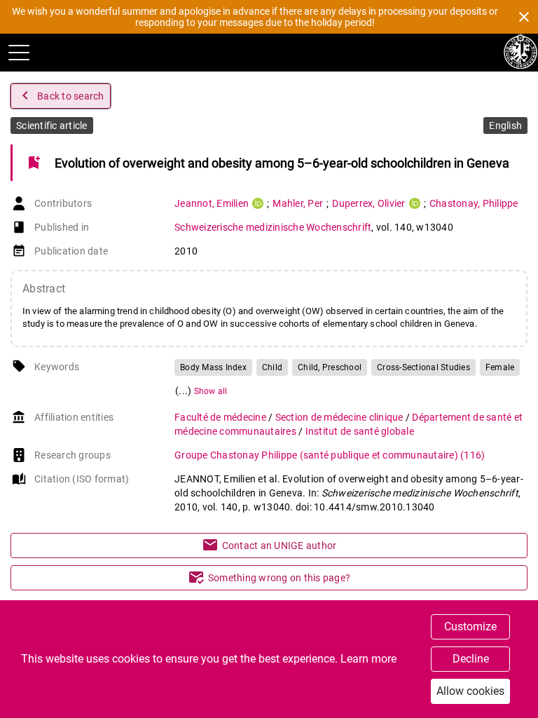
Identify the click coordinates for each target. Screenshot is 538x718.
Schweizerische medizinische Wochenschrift (272, 227)
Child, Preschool (329, 367)
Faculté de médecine (221, 417)
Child (272, 367)
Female (500, 367)
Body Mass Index (213, 367)
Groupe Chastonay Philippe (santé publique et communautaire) (329, 455)
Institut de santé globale (359, 431)
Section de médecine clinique (340, 417)
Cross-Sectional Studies (423, 367)
